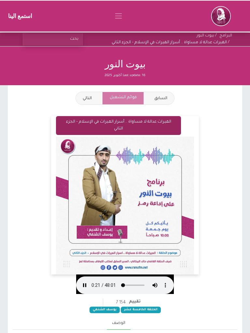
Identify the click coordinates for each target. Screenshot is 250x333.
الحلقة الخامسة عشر (141, 310)
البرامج (225, 35)
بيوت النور (125, 64)
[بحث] (26, 39)
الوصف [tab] (118, 323)
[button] (89, 98)
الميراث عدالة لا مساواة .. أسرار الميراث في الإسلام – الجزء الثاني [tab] (118, 125)
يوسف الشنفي (105, 310)
